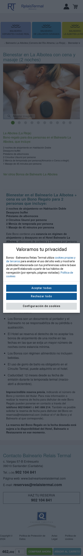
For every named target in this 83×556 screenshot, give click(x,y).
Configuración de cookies (41, 306)
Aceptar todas (41, 288)
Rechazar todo (41, 296)
